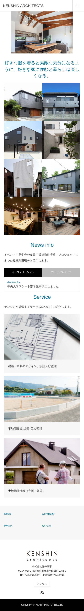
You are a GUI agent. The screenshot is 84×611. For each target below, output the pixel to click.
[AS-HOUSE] (61, 102)
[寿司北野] (23, 216)
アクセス (42, 583)
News (7, 513)
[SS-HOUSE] (23, 178)
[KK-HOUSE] (23, 102)
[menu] (78, 5)
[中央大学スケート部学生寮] (61, 178)
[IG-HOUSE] (61, 140)
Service (47, 526)
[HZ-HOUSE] (23, 140)
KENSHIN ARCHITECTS (49, 604)
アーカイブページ (61, 272)
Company (48, 513)
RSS (42, 592)
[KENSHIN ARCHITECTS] (36, 5)
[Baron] (61, 216)
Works (8, 526)
